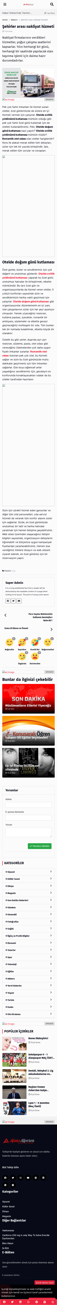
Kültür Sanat (13, 879)
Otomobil (12, 914)
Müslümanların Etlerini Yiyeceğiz (28, 705)
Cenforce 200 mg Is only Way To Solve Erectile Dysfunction (25, 1237)
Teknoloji (12, 964)
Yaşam (10, 993)
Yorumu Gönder (41, 846)
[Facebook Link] (7, 601)
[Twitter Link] (13, 601)
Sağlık (10, 929)
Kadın (10, 1007)
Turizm (10, 1000)
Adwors (11, 978)
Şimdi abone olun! (44, 1282)
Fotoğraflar (13, 921)
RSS (6, 1248)
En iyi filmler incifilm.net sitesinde (22, 767)
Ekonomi (11, 943)
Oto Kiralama (14, 1014)
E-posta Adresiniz (14, 812)
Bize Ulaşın (7, 1243)
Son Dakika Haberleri (17, 900)
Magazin (11, 893)
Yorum (8, 824)
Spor (9, 957)
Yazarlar (11, 950)
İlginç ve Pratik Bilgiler (18, 936)
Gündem (11, 907)
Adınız (8, 799)
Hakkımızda (8, 1230)
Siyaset (11, 872)
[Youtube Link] (19, 601)
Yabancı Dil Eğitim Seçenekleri (26, 737)
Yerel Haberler (14, 985)
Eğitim (10, 971)
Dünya (10, 886)
